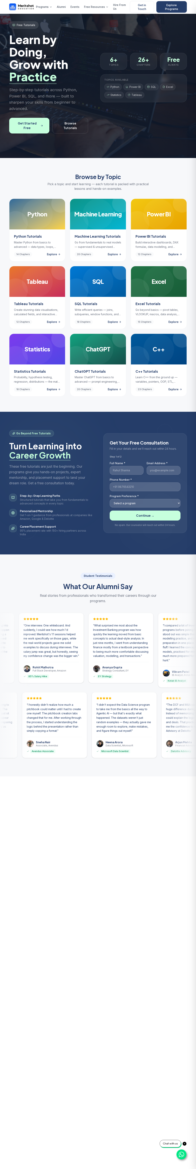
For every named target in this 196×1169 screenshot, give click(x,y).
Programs (42, 6)
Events (74, 6)
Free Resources (94, 6)
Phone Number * (121, 479)
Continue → (145, 515)
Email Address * (157, 463)
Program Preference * (124, 496)
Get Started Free (27, 125)
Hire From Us (119, 6)
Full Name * (117, 463)
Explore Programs (171, 7)
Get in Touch (142, 7)
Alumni (61, 6)
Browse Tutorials (70, 125)
